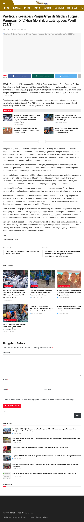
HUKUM (37, 8)
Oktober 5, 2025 (63, 313)
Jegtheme (45, 517)
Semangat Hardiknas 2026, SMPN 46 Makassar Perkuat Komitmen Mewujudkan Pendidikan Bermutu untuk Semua (46, 439)
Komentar (7, 352)
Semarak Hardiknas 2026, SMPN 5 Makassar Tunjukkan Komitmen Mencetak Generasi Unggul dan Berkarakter (45, 465)
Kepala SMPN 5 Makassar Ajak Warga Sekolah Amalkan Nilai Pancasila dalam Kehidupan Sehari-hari (46, 456)
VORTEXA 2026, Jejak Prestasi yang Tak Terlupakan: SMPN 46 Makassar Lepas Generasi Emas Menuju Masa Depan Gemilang (44, 430)
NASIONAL (17, 8)
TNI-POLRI (23, 29)
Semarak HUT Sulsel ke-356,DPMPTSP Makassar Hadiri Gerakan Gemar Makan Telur (41, 308)
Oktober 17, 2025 (61, 135)
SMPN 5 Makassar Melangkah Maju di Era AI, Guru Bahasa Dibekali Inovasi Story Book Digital (44, 473)
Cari (4, 411)
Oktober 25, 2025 (20, 135)
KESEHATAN (59, 8)
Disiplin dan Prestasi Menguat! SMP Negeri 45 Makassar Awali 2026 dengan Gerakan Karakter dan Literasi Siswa (27, 118)
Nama (5, 380)
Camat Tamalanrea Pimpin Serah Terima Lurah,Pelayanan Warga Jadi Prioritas (69, 308)
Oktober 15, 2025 (36, 313)
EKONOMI (47, 8)
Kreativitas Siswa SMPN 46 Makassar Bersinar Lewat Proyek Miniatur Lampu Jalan (40, 447)
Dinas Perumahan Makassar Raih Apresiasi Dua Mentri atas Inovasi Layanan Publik (26, 130)
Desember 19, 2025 (61, 122)
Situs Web (47, 390)
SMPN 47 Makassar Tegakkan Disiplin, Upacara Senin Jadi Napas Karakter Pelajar (68, 117)
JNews (9, 517)
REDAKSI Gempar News (25, 513)
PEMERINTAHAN (64, 286)
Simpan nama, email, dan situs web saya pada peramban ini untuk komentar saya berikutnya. (39, 399)
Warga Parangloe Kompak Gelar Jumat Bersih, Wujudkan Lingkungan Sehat (66, 130)
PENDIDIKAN (72, 8)
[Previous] (40, 141)
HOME (6, 8)
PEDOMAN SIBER (9, 513)
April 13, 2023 (7, 29)
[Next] (44, 141)
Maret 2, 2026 (19, 124)
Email (5, 390)
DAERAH (16, 29)
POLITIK (27, 8)
